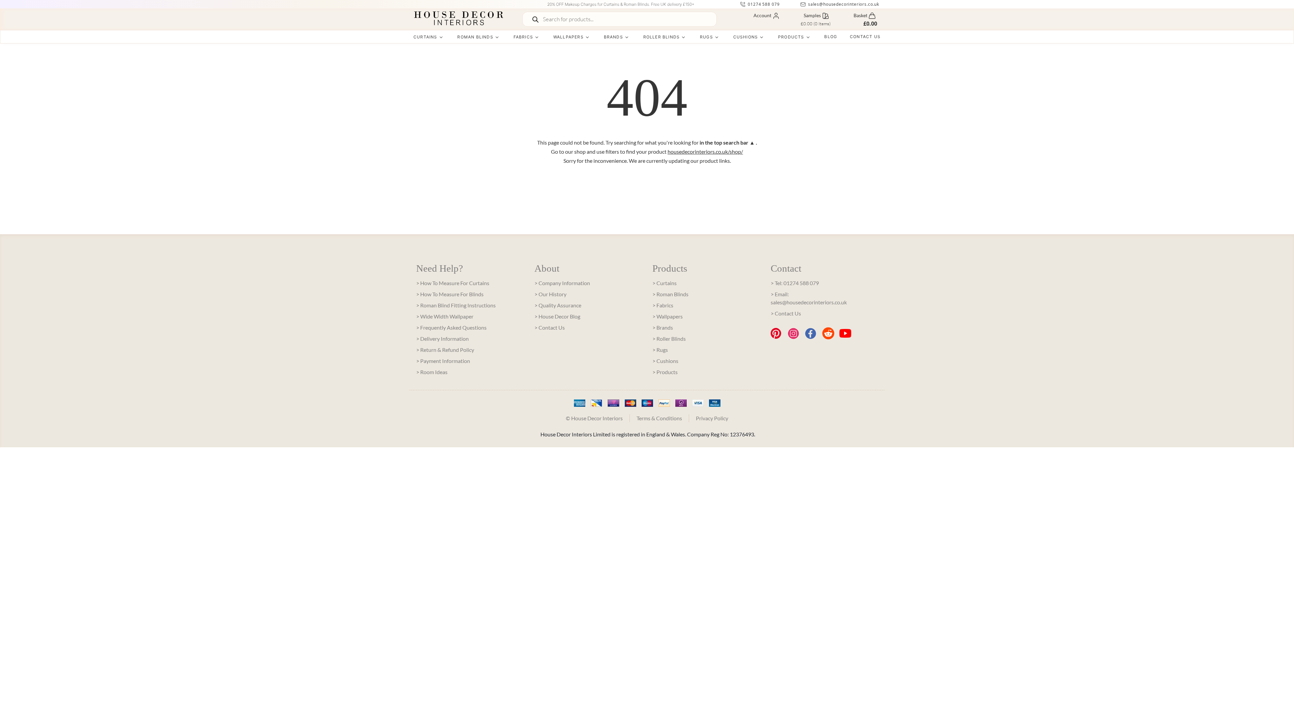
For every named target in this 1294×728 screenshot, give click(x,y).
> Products (665, 372)
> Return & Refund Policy (445, 349)
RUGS (706, 36)
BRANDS (613, 36)
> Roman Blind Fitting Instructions (456, 305)
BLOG (830, 36)
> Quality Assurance (557, 305)
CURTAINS (425, 36)
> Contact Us (549, 327)
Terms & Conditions (659, 418)
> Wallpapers (667, 316)
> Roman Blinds (670, 294)
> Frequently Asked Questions (451, 327)
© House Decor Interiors (594, 418)
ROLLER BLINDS (661, 36)
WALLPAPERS (568, 36)
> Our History (550, 294)
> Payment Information (443, 361)
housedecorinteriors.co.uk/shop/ (705, 151)
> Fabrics (662, 305)
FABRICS (523, 36)
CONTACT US (865, 36)
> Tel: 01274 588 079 (795, 283)
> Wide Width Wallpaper (444, 316)
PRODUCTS (791, 36)
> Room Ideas (432, 372)
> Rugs (660, 349)
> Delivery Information (442, 338)
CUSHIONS (745, 36)
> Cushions (665, 361)
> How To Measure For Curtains (452, 283)
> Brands (662, 327)
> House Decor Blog (557, 316)
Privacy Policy (712, 418)
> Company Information (562, 283)
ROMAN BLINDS (475, 36)
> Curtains (664, 283)
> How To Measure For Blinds (450, 294)
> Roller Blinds (669, 338)
